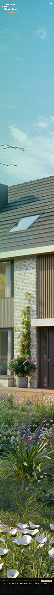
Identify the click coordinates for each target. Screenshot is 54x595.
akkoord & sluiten (46, 580)
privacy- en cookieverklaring (28, 583)
